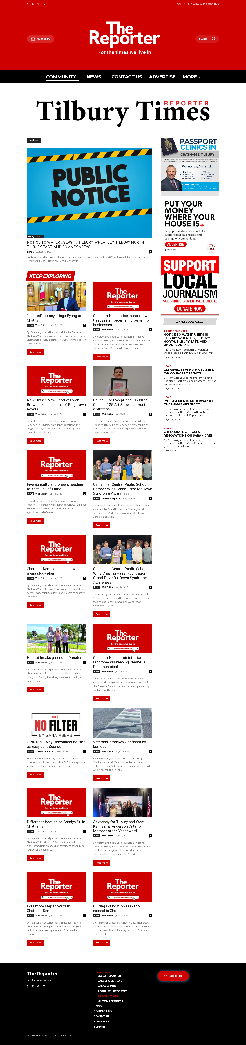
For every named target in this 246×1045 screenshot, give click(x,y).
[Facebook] (27, 4)
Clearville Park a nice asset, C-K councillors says (189, 371)
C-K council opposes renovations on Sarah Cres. (188, 433)
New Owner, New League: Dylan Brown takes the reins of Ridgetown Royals (56, 404)
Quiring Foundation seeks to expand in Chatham (116, 908)
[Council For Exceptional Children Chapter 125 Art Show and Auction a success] (122, 381)
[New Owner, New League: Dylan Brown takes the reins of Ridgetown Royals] (56, 381)
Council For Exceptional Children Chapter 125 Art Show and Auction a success (122, 404)
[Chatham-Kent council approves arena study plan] (56, 549)
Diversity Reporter (111, 498)
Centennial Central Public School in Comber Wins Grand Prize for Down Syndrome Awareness (122, 489)
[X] (44, 4)
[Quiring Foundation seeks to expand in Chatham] (122, 887)
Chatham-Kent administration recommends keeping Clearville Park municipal (119, 662)
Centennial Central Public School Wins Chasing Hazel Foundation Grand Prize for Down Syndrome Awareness (120, 576)
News (30, 325)
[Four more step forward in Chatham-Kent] (56, 887)
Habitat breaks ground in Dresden (54, 658)
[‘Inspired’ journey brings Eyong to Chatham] (56, 296)
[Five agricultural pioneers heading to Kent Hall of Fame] (56, 465)
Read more (35, 352)
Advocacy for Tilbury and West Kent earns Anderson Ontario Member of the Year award (118, 826)
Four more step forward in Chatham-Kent (48, 908)
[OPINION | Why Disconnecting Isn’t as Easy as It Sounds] (56, 723)
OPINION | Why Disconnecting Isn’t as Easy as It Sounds (56, 744)
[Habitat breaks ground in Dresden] (56, 638)
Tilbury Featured (35, 236)
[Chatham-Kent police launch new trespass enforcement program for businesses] (122, 296)
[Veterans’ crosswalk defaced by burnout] (122, 723)
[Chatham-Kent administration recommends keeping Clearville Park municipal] (122, 638)
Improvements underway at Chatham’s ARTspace (188, 402)
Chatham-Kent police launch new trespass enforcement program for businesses (121, 320)
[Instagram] (33, 4)
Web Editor (41, 325)
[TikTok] (38, 4)
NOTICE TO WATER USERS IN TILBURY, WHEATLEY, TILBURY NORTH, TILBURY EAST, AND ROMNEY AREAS (86, 244)
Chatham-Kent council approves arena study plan (53, 571)
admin (30, 251)
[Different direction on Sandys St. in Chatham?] (56, 802)
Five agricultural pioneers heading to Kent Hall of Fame (55, 486)
